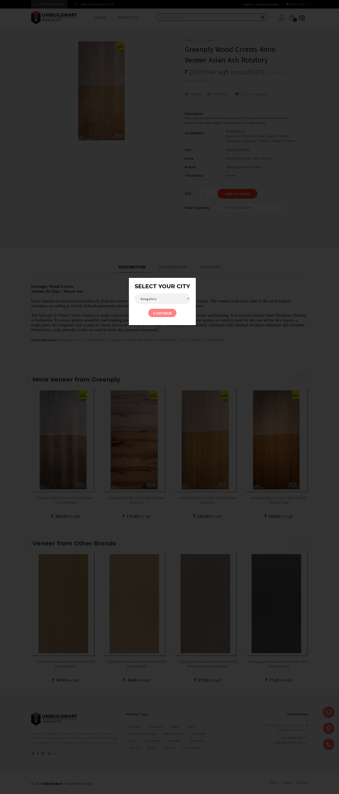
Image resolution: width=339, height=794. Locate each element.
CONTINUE (162, 313)
